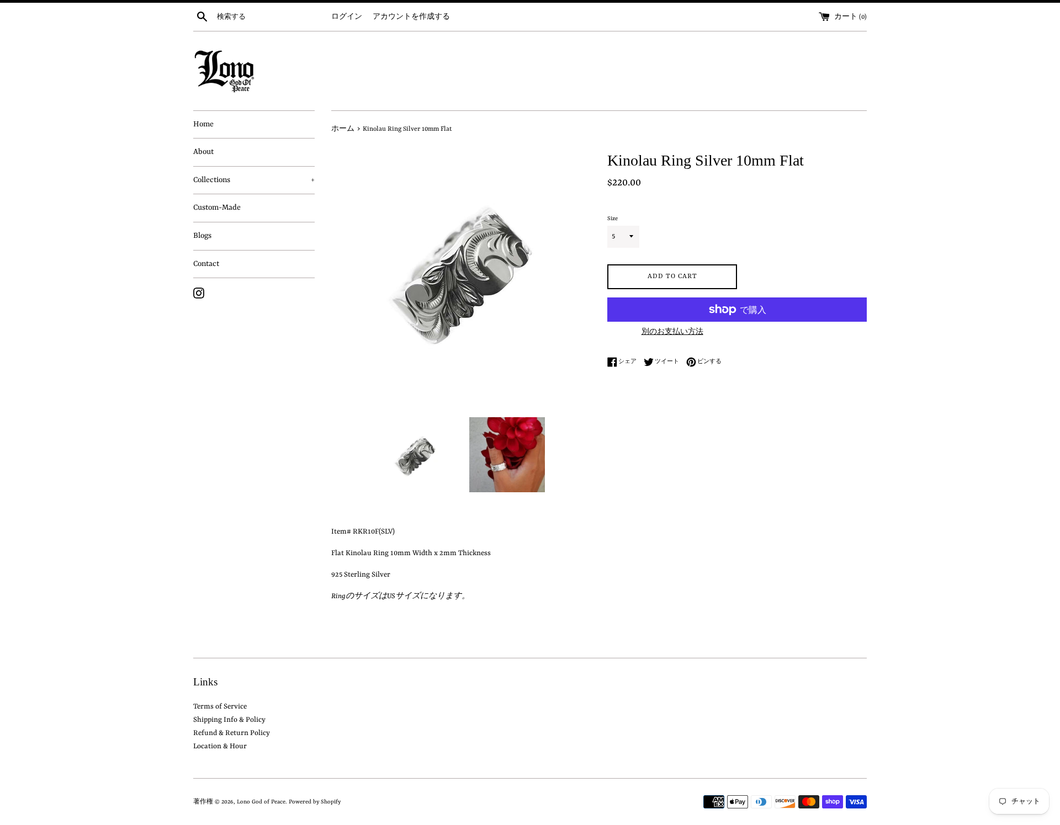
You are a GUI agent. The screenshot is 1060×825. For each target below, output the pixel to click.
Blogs (202, 235)
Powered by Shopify (315, 802)
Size (612, 218)
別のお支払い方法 (672, 332)
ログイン (346, 17)
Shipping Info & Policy (229, 720)
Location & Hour (220, 746)
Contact (206, 263)
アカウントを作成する (411, 17)
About (203, 151)
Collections (254, 179)
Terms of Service (220, 706)
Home (203, 124)
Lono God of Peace (261, 802)
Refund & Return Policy (231, 733)
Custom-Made (217, 207)
